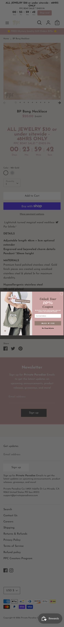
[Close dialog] (61, 293)
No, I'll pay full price (48, 328)
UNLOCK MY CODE (48, 323)
